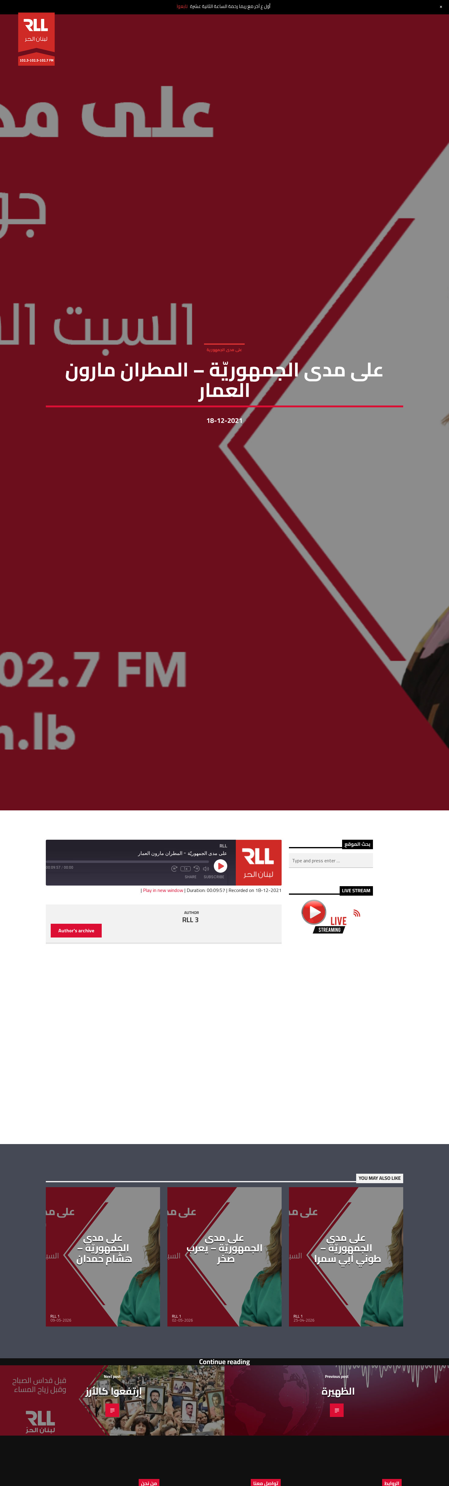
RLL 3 (190, 975)
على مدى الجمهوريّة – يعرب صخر (225, 1303)
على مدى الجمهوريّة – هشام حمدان (104, 1303)
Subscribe (214, 932)
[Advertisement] (331, 1094)
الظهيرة (338, 1446)
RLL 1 (55, 1371)
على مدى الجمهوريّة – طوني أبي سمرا (347, 1303)
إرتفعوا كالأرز (114, 1446)
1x (186, 925)
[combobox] (331, 916)
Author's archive (76, 986)
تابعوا (182, 6)
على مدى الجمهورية (224, 375)
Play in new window (163, 945)
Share (190, 932)
